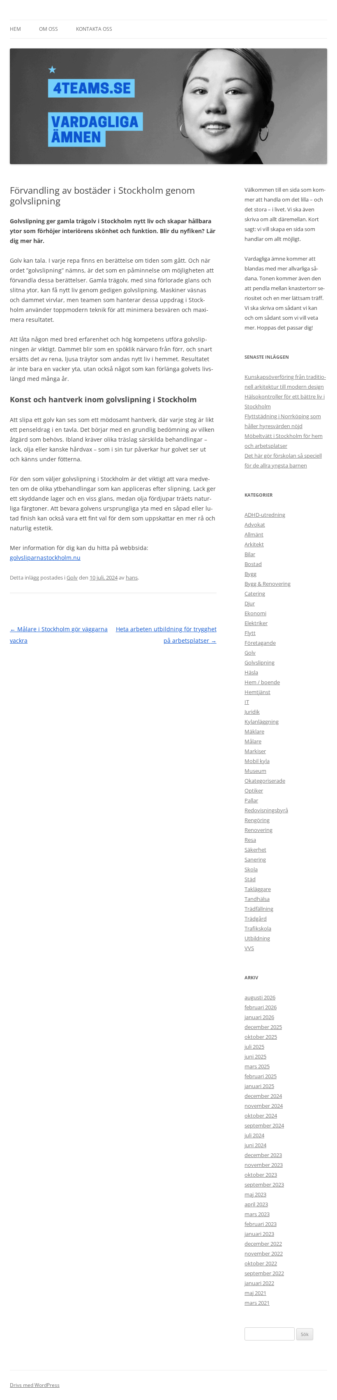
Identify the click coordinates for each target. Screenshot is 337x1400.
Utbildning (257, 938)
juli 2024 (254, 1135)
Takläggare (258, 889)
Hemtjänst (257, 692)
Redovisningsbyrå (266, 810)
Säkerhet (255, 849)
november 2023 (264, 1165)
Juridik (252, 711)
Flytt (250, 633)
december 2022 (263, 1243)
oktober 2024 (261, 1115)
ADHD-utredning (265, 514)
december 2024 (263, 1096)
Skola (251, 869)
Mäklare (254, 731)
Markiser (255, 751)
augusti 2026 (260, 997)
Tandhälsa (257, 899)
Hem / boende (262, 682)
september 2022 (264, 1273)
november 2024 (264, 1105)
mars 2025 (257, 1066)
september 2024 (264, 1125)
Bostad (253, 564)
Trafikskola (258, 928)
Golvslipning (260, 662)
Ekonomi (255, 613)
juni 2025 (255, 1056)
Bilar (250, 554)
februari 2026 (261, 1007)
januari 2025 (259, 1086)
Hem (15, 28)
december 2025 (263, 1027)
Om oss (48, 28)
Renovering (258, 830)
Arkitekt (254, 544)
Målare (253, 741)
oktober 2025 (261, 1036)
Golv (72, 577)
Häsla (251, 672)
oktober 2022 (261, 1263)
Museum (255, 770)
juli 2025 (254, 1046)
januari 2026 (259, 1017)
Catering (255, 593)
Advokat (255, 524)
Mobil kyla (257, 761)
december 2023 (263, 1155)
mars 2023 (257, 1214)
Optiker (254, 790)
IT (247, 702)
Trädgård (256, 918)
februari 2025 (261, 1076)
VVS (249, 948)
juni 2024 (255, 1145)
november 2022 (264, 1253)
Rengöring (257, 820)
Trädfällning (259, 908)
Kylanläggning (262, 721)
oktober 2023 (261, 1174)
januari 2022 (259, 1283)
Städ (250, 879)
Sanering (255, 859)
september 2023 (264, 1184)
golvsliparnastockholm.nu (45, 557)
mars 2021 (257, 1302)
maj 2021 (255, 1293)
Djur (250, 603)
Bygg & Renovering (268, 583)
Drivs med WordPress (35, 1385)
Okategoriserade (265, 780)
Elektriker (256, 623)
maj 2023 (255, 1194)
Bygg (250, 573)
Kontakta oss (94, 28)
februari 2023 (261, 1224)
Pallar (251, 800)
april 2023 (256, 1204)
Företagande (260, 642)
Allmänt (254, 534)
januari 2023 (259, 1233)
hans (132, 577)
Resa (250, 839)
